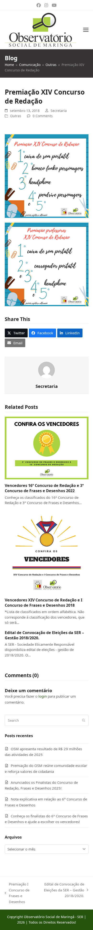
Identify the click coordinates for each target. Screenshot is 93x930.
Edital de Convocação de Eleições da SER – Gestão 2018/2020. (63, 890)
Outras (15, 116)
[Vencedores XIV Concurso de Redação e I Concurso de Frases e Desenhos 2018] (46, 551)
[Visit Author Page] (46, 369)
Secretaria (59, 110)
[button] (85, 30)
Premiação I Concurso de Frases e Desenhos (17, 893)
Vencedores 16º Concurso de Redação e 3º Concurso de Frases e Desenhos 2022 (44, 488)
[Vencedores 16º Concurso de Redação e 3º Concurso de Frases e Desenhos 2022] (46, 447)
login (42, 696)
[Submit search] (83, 720)
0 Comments (43, 116)
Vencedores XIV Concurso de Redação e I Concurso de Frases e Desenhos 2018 (43, 602)
